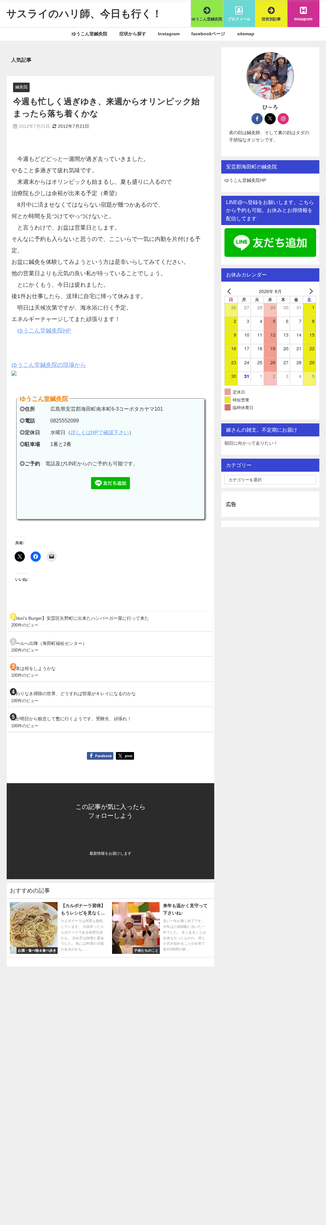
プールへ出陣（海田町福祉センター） (49, 643)
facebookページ (208, 33)
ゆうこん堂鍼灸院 (89, 33)
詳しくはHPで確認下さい (100, 432)
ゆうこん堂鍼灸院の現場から (48, 365)
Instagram (169, 33)
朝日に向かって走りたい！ (251, 443)
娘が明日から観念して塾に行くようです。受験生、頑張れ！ (71, 718)
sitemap (245, 33)
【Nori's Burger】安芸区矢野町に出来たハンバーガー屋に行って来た (80, 618)
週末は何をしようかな (33, 668)
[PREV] (230, 291)
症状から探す (132, 33)
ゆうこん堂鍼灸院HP (44, 330)
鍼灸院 (21, 87)
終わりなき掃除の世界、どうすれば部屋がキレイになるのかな (73, 693)
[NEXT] (310, 291)
